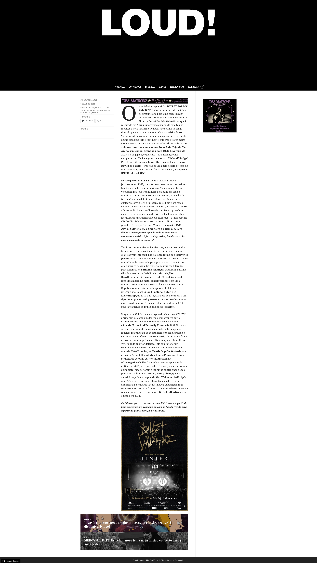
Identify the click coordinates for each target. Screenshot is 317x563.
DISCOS (162, 86)
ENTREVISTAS (177, 86)
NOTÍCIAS (120, 86)
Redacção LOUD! (91, 100)
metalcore (86, 113)
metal (108, 110)
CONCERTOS (135, 86)
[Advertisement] (158, 62)
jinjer (100, 110)
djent (93, 110)
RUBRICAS (193, 86)
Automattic (179, 560)
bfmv (92, 108)
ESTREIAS (150, 86)
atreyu (85, 108)
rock (95, 113)
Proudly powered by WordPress (145, 560)
